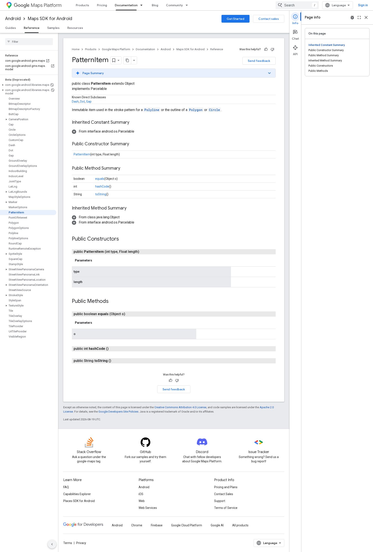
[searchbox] (29, 41)
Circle (214, 110)
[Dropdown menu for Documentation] (143, 5)
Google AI (217, 525)
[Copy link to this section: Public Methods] (113, 301)
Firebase (157, 525)
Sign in (363, 5)
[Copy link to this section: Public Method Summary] (124, 168)
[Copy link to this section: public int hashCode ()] (113, 348)
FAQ (66, 487)
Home (75, 49)
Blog (155, 5)
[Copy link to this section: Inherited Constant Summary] (133, 122)
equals (99, 178)
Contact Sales (223, 494)
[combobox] (297, 5)
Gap (89, 101)
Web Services (148, 508)
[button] (28, 85)
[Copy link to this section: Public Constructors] (123, 239)
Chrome (136, 525)
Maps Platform (46, 5)
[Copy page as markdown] (127, 60)
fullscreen (359, 17)
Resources (75, 28)
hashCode (102, 186)
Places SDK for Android (79, 501)
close (366, 17)
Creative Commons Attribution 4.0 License (180, 407)
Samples (53, 28)
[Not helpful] (272, 49)
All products (240, 525)
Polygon (195, 110)
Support (219, 501)
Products (82, 5)
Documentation (126, 5)
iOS (141, 494)
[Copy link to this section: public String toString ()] (116, 360)
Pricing (102, 5)
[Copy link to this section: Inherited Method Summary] (130, 208)
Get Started (235, 19)
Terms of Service (225, 508)
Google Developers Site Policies (118, 411)
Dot (82, 101)
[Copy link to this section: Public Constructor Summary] (133, 144)
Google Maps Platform (116, 49)
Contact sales (268, 19)
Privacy (81, 543)
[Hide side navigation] (52, 544)
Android (13, 18)
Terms (67, 543)
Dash (75, 101)
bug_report (352, 17)
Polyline (151, 110)
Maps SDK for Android (50, 18)
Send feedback (259, 61)
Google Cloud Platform (186, 525)
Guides (10, 28)
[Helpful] (266, 49)
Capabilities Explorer (77, 494)
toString (100, 194)
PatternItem (82, 154)
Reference (32, 28)
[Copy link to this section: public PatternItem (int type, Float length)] (144, 251)
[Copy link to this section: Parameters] (96, 260)
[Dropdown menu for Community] (188, 5)
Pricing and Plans (225, 487)
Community (174, 5)
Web (142, 501)
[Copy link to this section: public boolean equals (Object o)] (130, 314)
